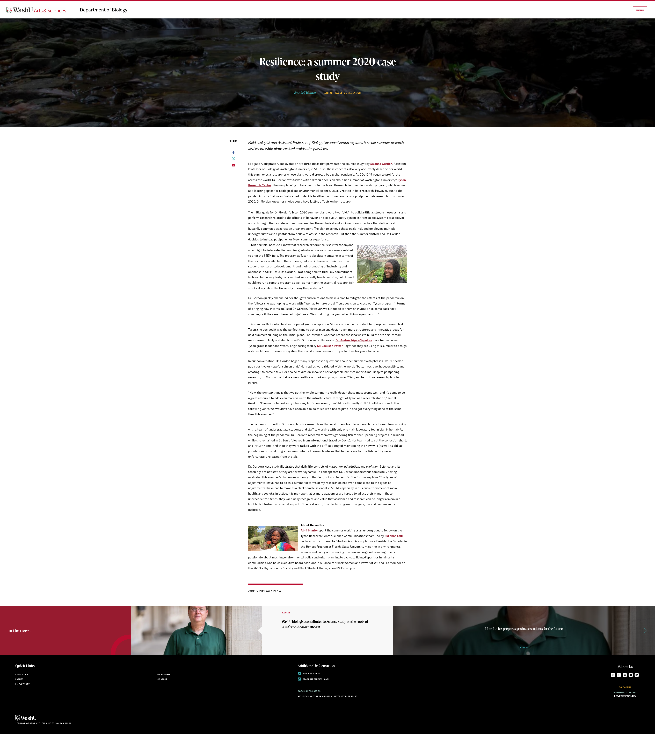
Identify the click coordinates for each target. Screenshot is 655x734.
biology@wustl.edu (625, 696)
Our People (164, 675)
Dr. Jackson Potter (330, 346)
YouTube (631, 675)
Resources (21, 675)
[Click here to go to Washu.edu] (26, 720)
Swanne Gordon (381, 164)
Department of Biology (103, 10)
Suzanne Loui (394, 536)
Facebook (619, 675)
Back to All (273, 591)
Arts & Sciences (311, 674)
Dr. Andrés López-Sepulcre (354, 340)
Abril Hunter (309, 530)
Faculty (340, 93)
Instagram (613, 675)
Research (354, 93)
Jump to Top (256, 591)
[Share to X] (233, 160)
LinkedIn (637, 675)
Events (19, 679)
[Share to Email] (233, 166)
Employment (22, 684)
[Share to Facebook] (233, 153)
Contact (162, 679)
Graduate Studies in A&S (316, 679)
